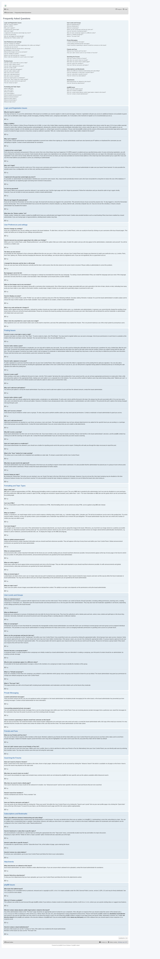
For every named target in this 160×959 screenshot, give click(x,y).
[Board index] (6, 5)
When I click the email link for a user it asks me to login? (19, 57)
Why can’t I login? (8, 31)
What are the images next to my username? (15, 52)
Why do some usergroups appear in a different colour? (81, 32)
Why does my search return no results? (77, 60)
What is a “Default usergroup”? (75, 34)
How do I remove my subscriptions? (76, 75)
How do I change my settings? (12, 43)
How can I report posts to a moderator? (14, 77)
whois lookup (8, 913)
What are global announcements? (13, 95)
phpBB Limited (53, 890)
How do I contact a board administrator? (77, 94)
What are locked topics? (10, 100)
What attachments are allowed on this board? (79, 81)
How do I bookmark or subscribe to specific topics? (80, 72)
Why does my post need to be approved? (15, 81)
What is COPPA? (8, 26)
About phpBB (8, 892)
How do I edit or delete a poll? (12, 71)
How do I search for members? (75, 63)
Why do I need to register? (11, 24)
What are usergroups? (73, 28)
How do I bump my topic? (11, 82)
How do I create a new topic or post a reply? (15, 62)
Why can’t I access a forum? (11, 72)
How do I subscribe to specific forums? (77, 74)
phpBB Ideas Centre (83, 902)
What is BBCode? (8, 88)
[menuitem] (6, 9)
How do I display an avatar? (11, 53)
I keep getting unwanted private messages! (78, 43)
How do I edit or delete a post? (12, 64)
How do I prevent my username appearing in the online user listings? (22, 45)
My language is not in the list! (11, 50)
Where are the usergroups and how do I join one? (80, 29)
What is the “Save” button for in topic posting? (16, 79)
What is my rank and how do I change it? (15, 55)
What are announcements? (11, 96)
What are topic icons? (10, 101)
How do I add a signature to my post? (14, 66)
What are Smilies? (9, 91)
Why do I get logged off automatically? (14, 36)
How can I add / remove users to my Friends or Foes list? (82, 52)
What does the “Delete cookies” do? (13, 37)
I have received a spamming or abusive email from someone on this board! (86, 45)
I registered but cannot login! (11, 29)
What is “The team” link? (73, 36)
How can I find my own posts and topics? (78, 65)
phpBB (61, 276)
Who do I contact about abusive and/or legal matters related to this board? (86, 92)
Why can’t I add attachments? (12, 74)
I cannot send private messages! (75, 41)
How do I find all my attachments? (76, 83)
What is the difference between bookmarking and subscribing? (83, 70)
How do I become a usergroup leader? (77, 31)
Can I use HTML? (8, 90)
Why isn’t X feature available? (74, 90)
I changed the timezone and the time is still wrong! (17, 48)
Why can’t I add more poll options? (13, 69)
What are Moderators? (73, 26)
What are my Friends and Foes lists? (76, 51)
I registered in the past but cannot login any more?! (17, 32)
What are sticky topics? (10, 98)
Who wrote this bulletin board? (75, 89)
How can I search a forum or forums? (77, 58)
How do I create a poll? (10, 67)
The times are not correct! (11, 47)
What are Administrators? (73, 24)
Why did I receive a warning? (11, 76)
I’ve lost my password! (10, 34)
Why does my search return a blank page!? (78, 61)
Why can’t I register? (9, 28)
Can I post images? (9, 93)
